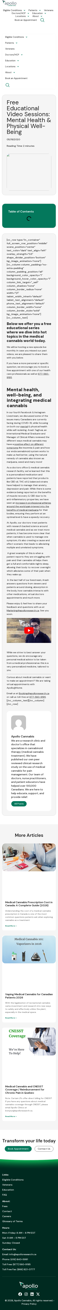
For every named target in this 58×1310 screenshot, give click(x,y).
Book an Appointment (26, 20)
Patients (33, 10)
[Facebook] (20, 1294)
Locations (20, 16)
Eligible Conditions (12, 10)
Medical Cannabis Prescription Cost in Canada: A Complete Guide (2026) (28, 904)
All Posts (19, 803)
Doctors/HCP (19, 13)
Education (37, 13)
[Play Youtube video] (29, 630)
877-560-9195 (37, 696)
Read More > (11, 926)
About (35, 16)
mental (24, 426)
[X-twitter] (38, 1294)
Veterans (48, 10)
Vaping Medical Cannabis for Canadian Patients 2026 (29, 996)
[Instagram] (26, 1294)
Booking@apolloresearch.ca (34, 693)
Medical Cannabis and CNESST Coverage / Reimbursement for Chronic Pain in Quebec (24, 1090)
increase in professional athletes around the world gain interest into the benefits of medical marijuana (29, 506)
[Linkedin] (32, 1294)
